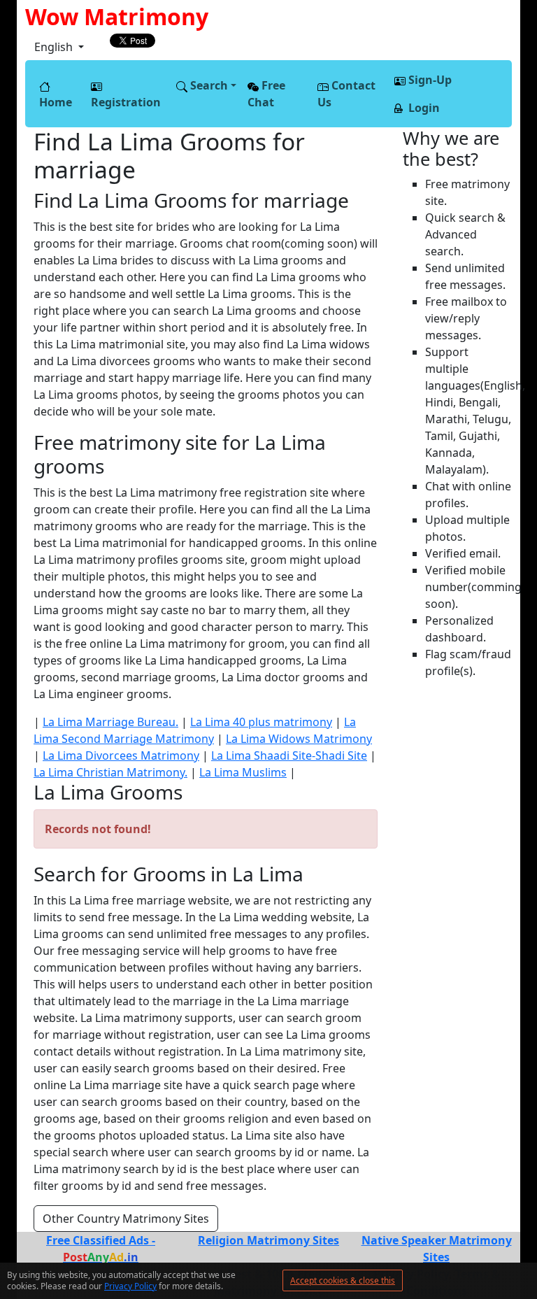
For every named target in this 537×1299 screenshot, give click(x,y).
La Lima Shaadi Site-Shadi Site (289, 755)
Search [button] (207, 85)
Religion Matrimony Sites (268, 1240)
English (55, 47)
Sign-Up (429, 79)
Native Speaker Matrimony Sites (436, 1249)
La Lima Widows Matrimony (299, 738)
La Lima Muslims (243, 772)
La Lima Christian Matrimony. (110, 772)
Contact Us (346, 94)
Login (423, 107)
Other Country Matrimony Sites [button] (126, 1218)
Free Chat (266, 94)
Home (55, 102)
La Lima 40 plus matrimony (261, 722)
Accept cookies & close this (342, 1280)
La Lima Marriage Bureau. (110, 722)
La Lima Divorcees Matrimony (121, 755)
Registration (126, 102)
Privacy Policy (130, 1286)
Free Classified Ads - (100, 1249)
